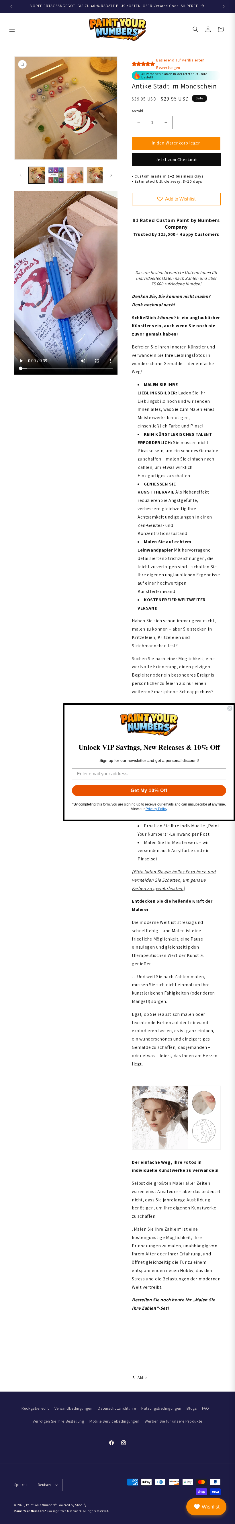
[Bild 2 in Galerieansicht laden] (56, 175)
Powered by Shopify (72, 1505)
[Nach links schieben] (20, 175)
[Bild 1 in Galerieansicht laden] (36, 175)
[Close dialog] (230, 708)
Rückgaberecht (35, 1408)
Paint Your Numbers (40, 1505)
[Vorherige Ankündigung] (11, 6)
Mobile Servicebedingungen (114, 1421)
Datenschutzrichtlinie (117, 1408)
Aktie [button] (142, 1377)
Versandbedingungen (73, 1408)
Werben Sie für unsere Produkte (173, 1421)
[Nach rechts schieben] (111, 175)
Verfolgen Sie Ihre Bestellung (58, 1421)
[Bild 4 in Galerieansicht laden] (95, 175)
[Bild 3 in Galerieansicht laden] (75, 175)
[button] (12, 29)
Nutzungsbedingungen (161, 1408)
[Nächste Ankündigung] (224, 6)
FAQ (205, 1408)
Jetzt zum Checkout (176, 159)
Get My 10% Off (149, 790)
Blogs (192, 1408)
